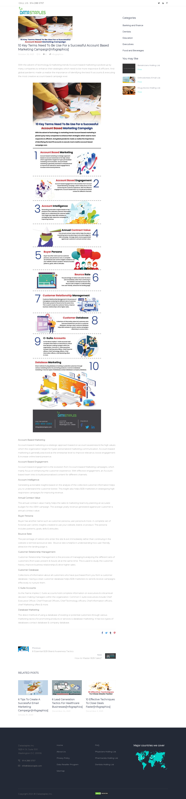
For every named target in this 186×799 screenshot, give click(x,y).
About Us (61, 751)
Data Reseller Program (67, 764)
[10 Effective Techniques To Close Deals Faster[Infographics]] (101, 687)
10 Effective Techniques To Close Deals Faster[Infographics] (100, 703)
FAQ (97, 745)
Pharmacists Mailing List (106, 758)
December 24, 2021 (61, 711)
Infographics (57, 54)
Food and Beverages (133, 50)
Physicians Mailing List (105, 751)
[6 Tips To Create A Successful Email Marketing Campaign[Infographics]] (33, 687)
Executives (128, 44)
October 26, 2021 (26, 54)
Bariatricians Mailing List (149, 65)
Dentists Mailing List (104, 764)
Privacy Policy (63, 758)
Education (128, 38)
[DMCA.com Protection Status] (131, 793)
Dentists (127, 31)
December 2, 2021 (94, 711)
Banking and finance (133, 25)
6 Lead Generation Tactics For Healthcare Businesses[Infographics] (67, 703)
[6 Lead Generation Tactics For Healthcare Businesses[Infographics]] (67, 687)
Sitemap (61, 771)
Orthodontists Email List (149, 77)
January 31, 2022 (25, 715)
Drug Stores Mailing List (149, 88)
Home (60, 745)
